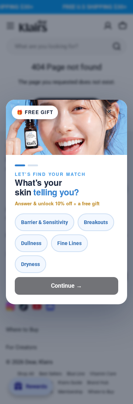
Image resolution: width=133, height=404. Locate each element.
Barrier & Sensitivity (44, 222)
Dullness (31, 243)
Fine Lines (69, 243)
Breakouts (96, 222)
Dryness (30, 264)
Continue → (66, 285)
